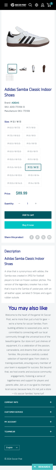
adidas (15, 103)
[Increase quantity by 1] (36, 203)
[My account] (42, 5)
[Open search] (30, 5)
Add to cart (28, 215)
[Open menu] (6, 5)
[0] (49, 5)
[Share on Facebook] (31, 237)
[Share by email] (49, 237)
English (9, 447)
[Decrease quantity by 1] (19, 203)
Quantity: (9, 203)
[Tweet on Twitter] (43, 237)
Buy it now (28, 224)
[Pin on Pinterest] (37, 237)
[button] (49, 5)
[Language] (36, 5)
